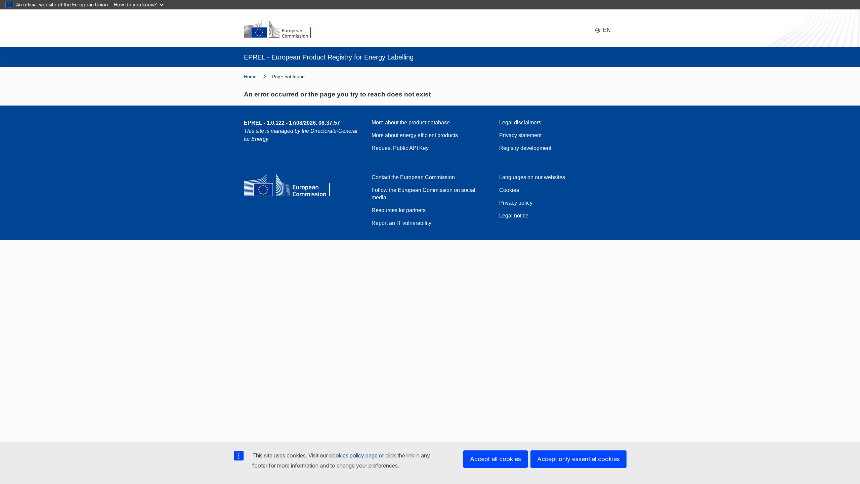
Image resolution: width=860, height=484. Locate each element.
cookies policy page (353, 455)
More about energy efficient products (415, 135)
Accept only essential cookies (578, 458)
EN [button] (607, 30)
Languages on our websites (532, 177)
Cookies (509, 190)
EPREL (292, 123)
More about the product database (411, 122)
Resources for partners (399, 210)
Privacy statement (520, 135)
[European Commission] (282, 29)
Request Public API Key (400, 148)
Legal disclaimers (520, 122)
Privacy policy (515, 203)
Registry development (525, 148)
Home (250, 76)
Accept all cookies (495, 458)
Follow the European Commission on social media (423, 193)
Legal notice (513, 215)
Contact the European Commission (413, 177)
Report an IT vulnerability (401, 223)
